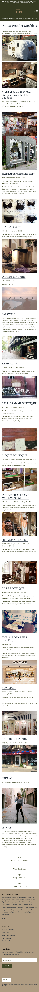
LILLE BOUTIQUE (13, 588)
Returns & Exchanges (8, 935)
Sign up (7, 965)
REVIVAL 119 (9, 363)
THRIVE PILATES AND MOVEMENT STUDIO (15, 496)
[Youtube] (2, 918)
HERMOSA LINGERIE (15, 540)
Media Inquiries (6, 938)
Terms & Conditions (8, 929)
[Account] (33, 11)
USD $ (5, 980)
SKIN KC (7, 778)
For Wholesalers (6, 941)
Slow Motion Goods (11, 984)
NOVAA (6, 827)
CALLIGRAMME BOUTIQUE (19, 403)
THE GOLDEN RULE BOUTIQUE (14, 639)
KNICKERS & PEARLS (15, 739)
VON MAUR (9, 688)
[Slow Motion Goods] (19, 10)
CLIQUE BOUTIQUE (14, 455)
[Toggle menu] (2, 11)
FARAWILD (8, 314)
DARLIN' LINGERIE (13, 276)
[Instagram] (5, 918)
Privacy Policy (6, 932)
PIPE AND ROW (11, 227)
